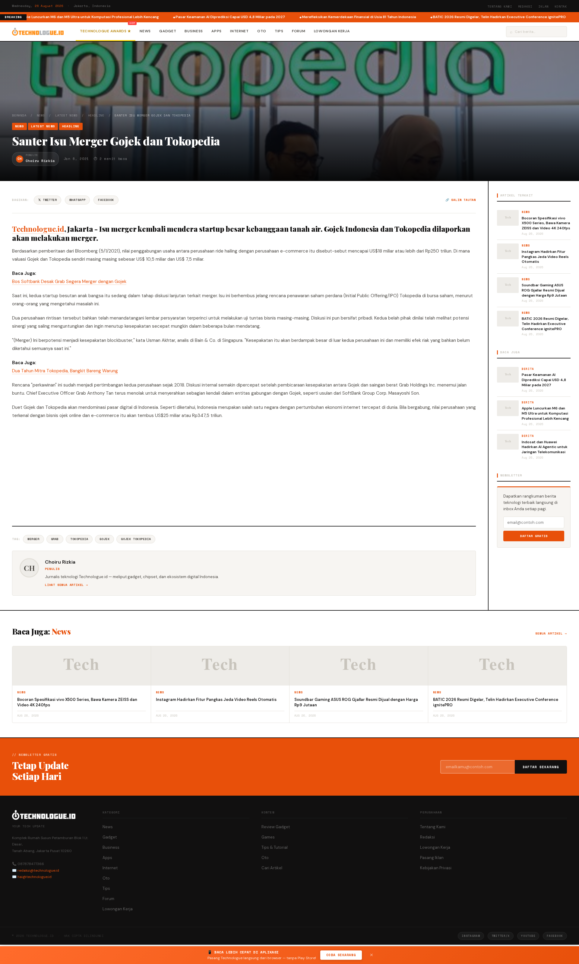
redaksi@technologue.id (38, 870)
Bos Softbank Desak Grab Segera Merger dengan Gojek (69, 281)
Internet (239, 31)
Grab (55, 539)
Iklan (543, 6)
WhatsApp (77, 200)
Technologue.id (38, 229)
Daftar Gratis (534, 536)
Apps (216, 31)
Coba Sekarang (341, 955)
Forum (298, 31)
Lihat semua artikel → (66, 585)
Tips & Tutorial (274, 847)
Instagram (471, 936)
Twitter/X (501, 936)
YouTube (528, 936)
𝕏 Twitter (47, 200)
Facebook (106, 200)
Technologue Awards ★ (105, 31)
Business (194, 31)
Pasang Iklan (432, 857)
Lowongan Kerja (332, 31)
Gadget (167, 31)
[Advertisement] (244, 471)
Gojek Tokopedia (136, 539)
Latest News (66, 115)
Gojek (104, 539)
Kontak (561, 6)
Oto (261, 31)
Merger (33, 539)
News (145, 31)
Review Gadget (275, 826)
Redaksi (525, 6)
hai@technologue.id (34, 876)
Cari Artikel (271, 867)
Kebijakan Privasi (435, 867)
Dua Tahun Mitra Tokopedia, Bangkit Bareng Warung (65, 371)
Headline (96, 115)
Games (268, 837)
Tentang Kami (499, 6)
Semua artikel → (551, 633)
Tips (279, 31)
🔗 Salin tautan (460, 200)
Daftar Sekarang (541, 767)
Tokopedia (79, 539)
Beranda (19, 115)
